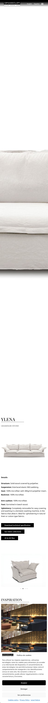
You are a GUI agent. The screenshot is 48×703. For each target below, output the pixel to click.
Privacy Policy (25, 700)
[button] (42, 4)
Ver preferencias (24, 695)
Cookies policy (13, 700)
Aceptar (24, 683)
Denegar (24, 689)
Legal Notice (35, 700)
